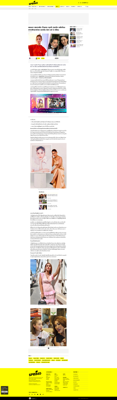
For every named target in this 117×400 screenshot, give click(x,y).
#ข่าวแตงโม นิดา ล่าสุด (45, 362)
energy (47, 383)
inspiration (57, 389)
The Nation (75, 374)
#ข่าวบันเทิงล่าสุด (32, 362)
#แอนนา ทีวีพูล (36, 358)
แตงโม (31, 72)
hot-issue (56, 375)
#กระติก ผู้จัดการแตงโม (46, 360)
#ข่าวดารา (38, 362)
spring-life (56, 387)
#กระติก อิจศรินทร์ (38, 360)
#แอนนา (30, 358)
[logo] (33, 2)
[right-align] (86, 6)
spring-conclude (66, 379)
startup (47, 378)
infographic (57, 379)
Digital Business (49, 388)
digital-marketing (49, 389)
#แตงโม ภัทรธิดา (49, 358)
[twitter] (32, 55)
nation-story (57, 383)
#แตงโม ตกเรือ (56, 358)
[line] (34, 56)
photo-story (57, 378)
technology (48, 375)
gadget (47, 379)
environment (48, 385)
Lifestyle (56, 386)
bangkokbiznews (76, 380)
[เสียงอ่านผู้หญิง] (38, 58)
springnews (75, 384)
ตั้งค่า (4, 393)
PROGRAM (64, 377)
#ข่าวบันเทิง (58, 360)
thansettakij (75, 389)
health (64, 375)
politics (56, 381)
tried (64, 380)
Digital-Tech (48, 374)
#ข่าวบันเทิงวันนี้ (64, 360)
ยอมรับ (5, 391)
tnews (74, 388)
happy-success (65, 378)
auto (47, 376)
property (48, 390)
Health (64, 374)
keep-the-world (66, 381)
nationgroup (75, 376)
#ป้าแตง (53, 360)
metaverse (48, 377)
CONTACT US (65, 387)
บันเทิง (35, 8)
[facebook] (31, 56)
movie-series (57, 388)
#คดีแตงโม (31, 360)
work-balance (57, 390)
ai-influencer (65, 383)
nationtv (75, 382)
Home (29, 8)
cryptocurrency (49, 391)
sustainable (48, 386)
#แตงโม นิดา (42, 358)
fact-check (57, 377)
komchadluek (75, 378)
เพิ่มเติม (2, 389)
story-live (65, 385)
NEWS (32, 8)
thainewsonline (76, 386)
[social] (78, 2)
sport (56, 376)
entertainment (57, 382)
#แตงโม (62, 358)
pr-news (56, 380)
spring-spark (65, 382)
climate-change (49, 382)
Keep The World (49, 381)
